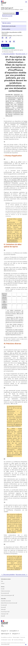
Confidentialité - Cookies (6, 639)
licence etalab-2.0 (4, 644)
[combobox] (9, 13)
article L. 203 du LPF (10, 353)
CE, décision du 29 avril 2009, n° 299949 (14, 454)
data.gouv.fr (15, 633)
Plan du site (22, 637)
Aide (2, 581)
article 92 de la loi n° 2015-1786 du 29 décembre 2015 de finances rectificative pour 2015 (15, 179)
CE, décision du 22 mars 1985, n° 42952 (14, 425)
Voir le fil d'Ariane (4, 18)
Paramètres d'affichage (18, 639)
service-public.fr (13, 631)
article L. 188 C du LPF (12, 162)
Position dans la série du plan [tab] (9, 26)
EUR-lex (2, 609)
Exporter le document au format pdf (2, 37)
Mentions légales (16, 637)
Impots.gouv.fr (4, 613)
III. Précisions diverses (7, 52)
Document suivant (21, 54)
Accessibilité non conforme (6, 637)
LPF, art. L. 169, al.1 (14, 281)
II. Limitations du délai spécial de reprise (12, 50)
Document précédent (9, 54)
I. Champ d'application (9, 48)
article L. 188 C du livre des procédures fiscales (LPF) (15, 122)
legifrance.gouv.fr (5, 633)
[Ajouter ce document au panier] (6, 37)
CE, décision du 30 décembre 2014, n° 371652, (14, 236)
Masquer (6, 45)
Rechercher (17, 13)
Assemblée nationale (5, 600)
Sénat (2, 616)
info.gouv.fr (4, 631)
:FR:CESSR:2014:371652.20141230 (12, 241)
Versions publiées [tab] (6, 29)
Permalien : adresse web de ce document (10, 37)
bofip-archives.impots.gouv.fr (7, 595)
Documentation (4, 593)
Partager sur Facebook (2, 41)
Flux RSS (2, 588)
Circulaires (3, 605)
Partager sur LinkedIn (10, 41)
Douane (2, 607)
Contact (2, 583)
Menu (26, 2)
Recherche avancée (7, 16)
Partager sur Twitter (6, 41)
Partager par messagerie (14, 41)
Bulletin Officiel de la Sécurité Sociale (8, 603)
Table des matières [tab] (6, 23)
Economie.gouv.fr (4, 611)
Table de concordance (5, 591)
